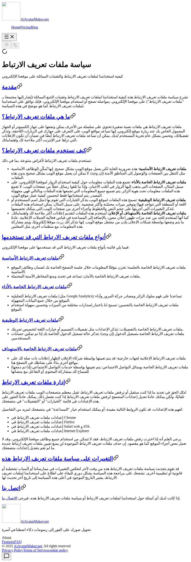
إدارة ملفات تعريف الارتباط (33, 382)
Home (15, 27)
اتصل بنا (11, 488)
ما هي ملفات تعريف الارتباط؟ (36, 117)
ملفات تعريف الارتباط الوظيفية (30, 320)
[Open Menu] (9, 37)
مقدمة (9, 87)
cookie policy (58, 550)
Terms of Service (35, 550)
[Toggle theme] (6, 45)
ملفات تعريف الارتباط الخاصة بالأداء (34, 286)
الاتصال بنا (9, 498)
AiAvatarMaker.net (28, 546)
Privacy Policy (12, 550)
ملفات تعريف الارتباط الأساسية (30, 258)
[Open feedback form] (6, 556)
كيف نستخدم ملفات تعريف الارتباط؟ (44, 150)
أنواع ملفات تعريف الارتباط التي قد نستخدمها (54, 237)
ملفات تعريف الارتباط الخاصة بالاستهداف (39, 348)
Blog (34, 27)
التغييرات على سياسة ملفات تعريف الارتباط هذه (57, 458)
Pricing (25, 27)
